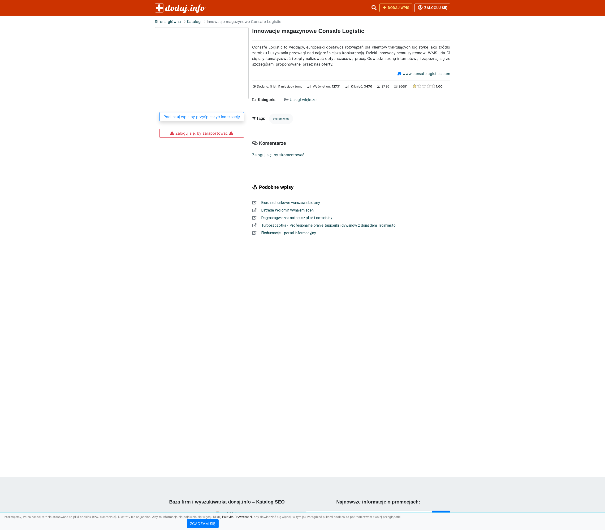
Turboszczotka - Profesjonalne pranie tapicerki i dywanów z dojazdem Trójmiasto (328, 225)
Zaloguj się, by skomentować (278, 154)
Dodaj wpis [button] (398, 8)
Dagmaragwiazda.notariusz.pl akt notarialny (296, 218)
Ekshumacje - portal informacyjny (288, 233)
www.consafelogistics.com (426, 73)
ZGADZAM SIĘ (203, 523)
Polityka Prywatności (237, 517)
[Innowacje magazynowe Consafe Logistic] (201, 63)
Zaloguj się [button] (435, 8)
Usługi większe (303, 99)
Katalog (194, 21)
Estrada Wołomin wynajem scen (287, 210)
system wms (281, 118)
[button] (373, 8)
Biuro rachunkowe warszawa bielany (290, 202)
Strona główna (168, 21)
